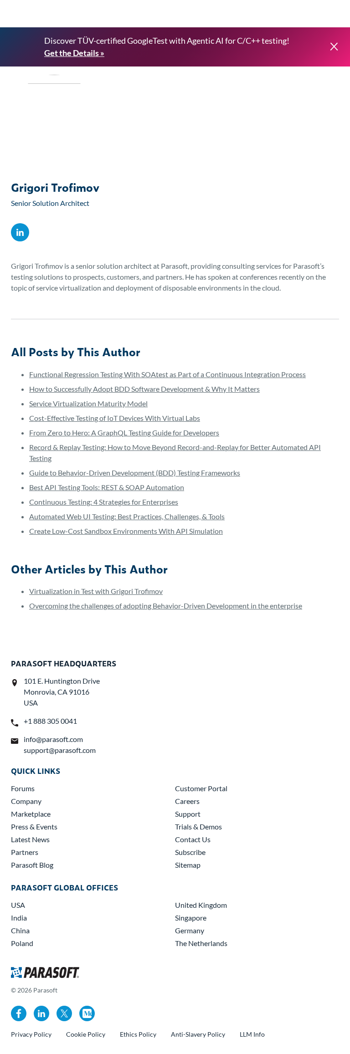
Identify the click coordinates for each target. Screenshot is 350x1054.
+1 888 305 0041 (50, 720)
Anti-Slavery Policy (198, 1034)
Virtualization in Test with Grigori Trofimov (96, 591)
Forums (23, 788)
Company (26, 801)
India (19, 917)
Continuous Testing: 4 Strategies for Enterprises (103, 501)
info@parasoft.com (53, 739)
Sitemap (188, 864)
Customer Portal (201, 788)
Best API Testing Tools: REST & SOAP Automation (106, 487)
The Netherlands (201, 943)
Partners (24, 852)
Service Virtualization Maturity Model (88, 403)
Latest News (30, 839)
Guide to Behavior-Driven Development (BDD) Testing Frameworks (134, 472)
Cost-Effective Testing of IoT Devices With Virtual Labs (114, 418)
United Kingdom (201, 905)
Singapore (190, 917)
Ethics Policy (138, 1034)
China (20, 930)
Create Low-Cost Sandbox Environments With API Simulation (126, 531)
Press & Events (34, 826)
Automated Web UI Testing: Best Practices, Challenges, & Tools (127, 516)
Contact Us (193, 839)
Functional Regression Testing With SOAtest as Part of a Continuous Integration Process (167, 374)
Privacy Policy (31, 1034)
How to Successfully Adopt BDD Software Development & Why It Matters (144, 388)
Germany (189, 930)
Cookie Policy (85, 1034)
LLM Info (252, 1034)
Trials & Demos (198, 826)
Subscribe (190, 852)
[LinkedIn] (20, 232)
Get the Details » (74, 53)
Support (188, 813)
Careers (187, 801)
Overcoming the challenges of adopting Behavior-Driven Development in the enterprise (165, 605)
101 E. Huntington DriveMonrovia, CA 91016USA (62, 691)
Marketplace (31, 813)
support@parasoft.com (60, 750)
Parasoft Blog (32, 864)
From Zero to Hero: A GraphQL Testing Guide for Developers (124, 432)
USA (18, 905)
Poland (22, 943)
